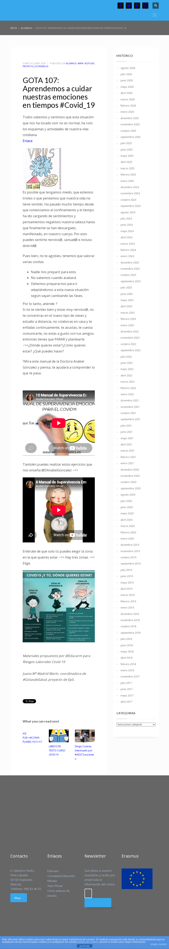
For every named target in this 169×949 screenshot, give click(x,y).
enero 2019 (127, 607)
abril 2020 (126, 520)
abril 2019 (126, 589)
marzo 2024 (128, 244)
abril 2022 (126, 375)
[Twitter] (129, 5)
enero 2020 (127, 538)
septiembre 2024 (131, 206)
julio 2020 (126, 501)
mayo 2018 (127, 651)
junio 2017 (127, 689)
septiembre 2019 (131, 563)
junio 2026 (127, 80)
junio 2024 (127, 225)
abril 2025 (126, 162)
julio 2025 (126, 143)
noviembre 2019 (130, 551)
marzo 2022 (128, 381)
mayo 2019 (127, 582)
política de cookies (88, 942)
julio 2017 (126, 683)
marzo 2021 (128, 450)
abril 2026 (126, 93)
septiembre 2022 (131, 350)
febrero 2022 (128, 388)
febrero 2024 (128, 250)
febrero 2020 (128, 532)
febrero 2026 (128, 105)
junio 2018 (127, 645)
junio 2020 (127, 507)
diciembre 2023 (130, 262)
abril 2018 (126, 658)
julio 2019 (126, 570)
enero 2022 (127, 394)
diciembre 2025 (130, 118)
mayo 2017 (127, 695)
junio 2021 (127, 432)
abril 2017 (126, 701)
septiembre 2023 (131, 281)
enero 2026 (127, 112)
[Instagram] (145, 5)
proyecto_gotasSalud (35, 66)
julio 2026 (126, 74)
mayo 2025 (127, 156)
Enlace (28, 141)
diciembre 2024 (130, 187)
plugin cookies (159, 944)
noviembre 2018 (130, 620)
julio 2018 (126, 639)
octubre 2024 (128, 200)
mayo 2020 (127, 513)
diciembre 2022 (130, 331)
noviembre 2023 (130, 268)
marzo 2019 (128, 595)
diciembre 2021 (130, 400)
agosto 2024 (128, 212)
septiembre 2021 (131, 419)
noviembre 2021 (130, 407)
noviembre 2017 (130, 676)
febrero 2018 (128, 664)
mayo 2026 (127, 87)
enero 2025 (127, 181)
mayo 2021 (127, 438)
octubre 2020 (128, 482)
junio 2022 (127, 363)
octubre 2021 (128, 413)
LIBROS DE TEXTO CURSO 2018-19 (57, 750)
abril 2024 (126, 237)
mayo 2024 (127, 231)
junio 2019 (127, 576)
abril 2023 (126, 306)
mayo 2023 (127, 300)
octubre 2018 (128, 626)
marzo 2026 (128, 99)
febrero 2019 (128, 601)
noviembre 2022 (130, 337)
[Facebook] (120, 5)
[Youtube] (137, 5)
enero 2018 (127, 670)
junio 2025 (127, 149)
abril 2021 (126, 444)
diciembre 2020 (130, 469)
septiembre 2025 (131, 137)
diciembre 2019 (130, 545)
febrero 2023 (128, 319)
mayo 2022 (127, 369)
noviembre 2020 (130, 476)
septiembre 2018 (131, 633)
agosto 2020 (128, 494)
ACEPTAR (84, 946)
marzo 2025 (128, 168)
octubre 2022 (128, 344)
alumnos (71, 63)
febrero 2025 (128, 174)
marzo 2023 (128, 312)
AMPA (80, 63)
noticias (89, 63)
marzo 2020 (128, 526)
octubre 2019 (128, 557)
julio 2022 (126, 356)
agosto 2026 (128, 68)
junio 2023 (127, 294)
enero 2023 (127, 325)
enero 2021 (127, 463)
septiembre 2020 (131, 488)
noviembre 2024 (130, 193)
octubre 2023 (128, 275)
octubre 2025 (128, 131)
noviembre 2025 (130, 124)
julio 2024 (126, 218)
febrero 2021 (128, 457)
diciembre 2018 (130, 614)
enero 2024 (127, 256)
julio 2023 (126, 287)
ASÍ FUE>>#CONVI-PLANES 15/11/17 (32, 738)
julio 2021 (126, 425)
